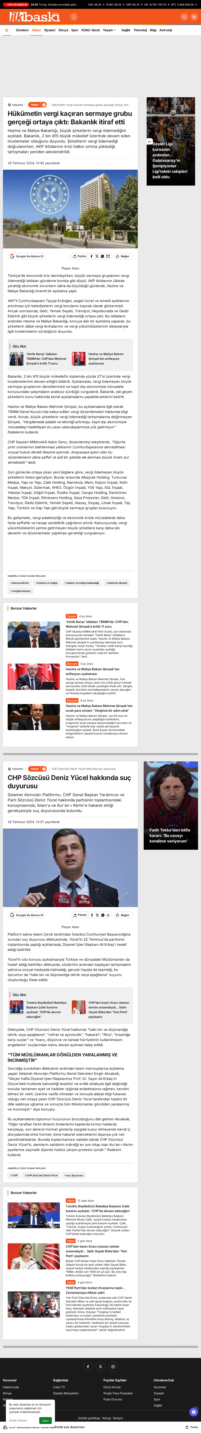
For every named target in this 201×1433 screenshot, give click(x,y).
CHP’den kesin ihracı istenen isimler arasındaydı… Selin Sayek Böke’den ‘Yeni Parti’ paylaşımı (96, 1251)
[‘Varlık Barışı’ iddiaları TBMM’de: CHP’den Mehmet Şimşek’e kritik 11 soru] (39, 359)
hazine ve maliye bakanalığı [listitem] (82, 582)
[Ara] (184, 17)
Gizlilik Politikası (18, 1420)
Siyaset (71, 616)
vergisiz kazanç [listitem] (20, 590)
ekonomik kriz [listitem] (19, 582)
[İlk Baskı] (35, 16)
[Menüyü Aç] (74, 17)
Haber (70, 1200)
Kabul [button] (45, 1420)
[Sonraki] (192, 141)
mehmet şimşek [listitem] (116, 582)
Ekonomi (72, 663)
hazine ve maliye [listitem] (47, 582)
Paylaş (194, 1427)
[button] (194, 17)
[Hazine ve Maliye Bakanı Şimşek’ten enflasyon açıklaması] (101, 359)
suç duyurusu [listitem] (74, 1175)
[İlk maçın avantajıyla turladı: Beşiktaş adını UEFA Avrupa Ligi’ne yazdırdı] (171, 141)
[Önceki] (150, 141)
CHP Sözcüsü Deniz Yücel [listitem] (41, 1175)
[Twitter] (100, 1366)
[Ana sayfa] (6, 30)
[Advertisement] (100, 65)
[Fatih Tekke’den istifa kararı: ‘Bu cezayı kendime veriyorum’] (171, 805)
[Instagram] (113, 1366)
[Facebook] (88, 1366)
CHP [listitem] (14, 1175)
